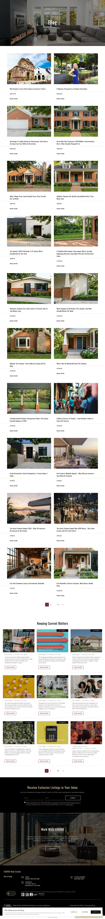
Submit (73, 798)
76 (58, 771)
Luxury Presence (43, 905)
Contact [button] (52, 848)
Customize (85, 912)
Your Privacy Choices (52, 917)
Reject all (74, 912)
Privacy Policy (69, 804)
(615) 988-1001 (79, 878)
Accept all (96, 912)
